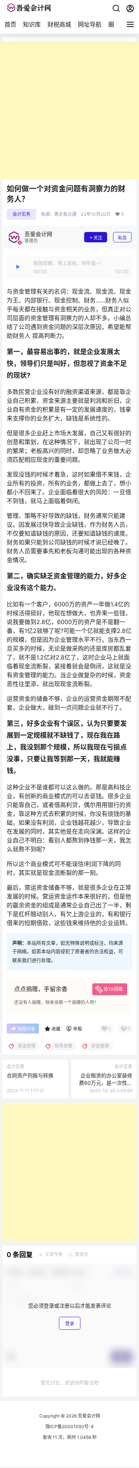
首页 (10, 24)
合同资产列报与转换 (30, 1075)
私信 (122, 237)
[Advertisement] (69, 111)
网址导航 (90, 24)
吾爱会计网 (88, 1416)
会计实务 (21, 214)
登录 (69, 1323)
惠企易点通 (65, 214)
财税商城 (59, 24)
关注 (97, 237)
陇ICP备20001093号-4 (70, 1426)
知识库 (32, 24)
